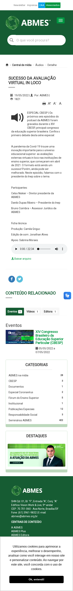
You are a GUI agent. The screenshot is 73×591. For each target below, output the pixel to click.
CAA (41, 5)
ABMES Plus (18, 531)
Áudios (39, 65)
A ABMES (17, 527)
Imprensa (32, 5)
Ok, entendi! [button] (36, 579)
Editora (50, 311)
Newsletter (19, 5)
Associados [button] (53, 5)
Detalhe (52, 65)
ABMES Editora (20, 534)
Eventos (14, 311)
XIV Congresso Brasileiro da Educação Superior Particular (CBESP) (49, 337)
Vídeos (32, 311)
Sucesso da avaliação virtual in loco (32, 80)
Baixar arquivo (22, 258)
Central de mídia (21, 65)
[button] (12, 455)
